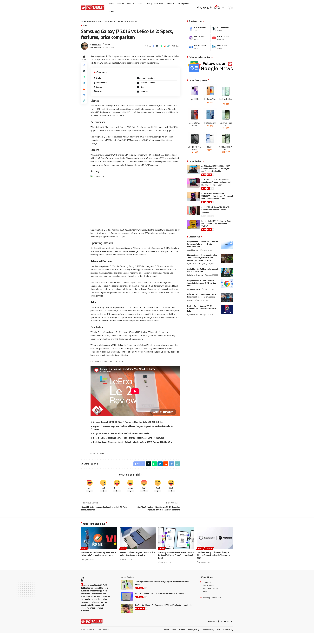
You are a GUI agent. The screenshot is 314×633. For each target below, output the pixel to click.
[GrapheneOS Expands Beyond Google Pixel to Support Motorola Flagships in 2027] (215, 538)
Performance (101, 82)
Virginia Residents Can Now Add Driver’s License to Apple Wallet (121, 433)
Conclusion (143, 91)
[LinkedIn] (211, 8)
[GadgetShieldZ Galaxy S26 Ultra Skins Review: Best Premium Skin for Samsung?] (193, 210)
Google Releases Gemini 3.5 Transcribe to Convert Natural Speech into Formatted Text (202, 244)
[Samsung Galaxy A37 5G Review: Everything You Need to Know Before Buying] (127, 585)
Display (99, 78)
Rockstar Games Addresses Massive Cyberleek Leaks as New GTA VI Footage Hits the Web (132, 442)
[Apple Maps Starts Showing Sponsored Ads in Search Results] (227, 272)
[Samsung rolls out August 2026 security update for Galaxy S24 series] (138, 538)
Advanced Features (147, 83)
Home (83, 21)
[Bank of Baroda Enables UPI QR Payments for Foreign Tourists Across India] (227, 309)
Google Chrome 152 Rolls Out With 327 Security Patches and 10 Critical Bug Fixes (202, 283)
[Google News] (198, 47)
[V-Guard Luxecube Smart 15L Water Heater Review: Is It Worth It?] (127, 596)
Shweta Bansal (194, 264)
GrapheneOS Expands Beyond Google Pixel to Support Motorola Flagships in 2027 (213, 555)
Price (141, 87)
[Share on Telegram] (84, 95)
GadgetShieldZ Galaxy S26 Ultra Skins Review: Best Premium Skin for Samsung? (216, 209)
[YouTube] (204, 8)
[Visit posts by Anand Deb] (84, 46)
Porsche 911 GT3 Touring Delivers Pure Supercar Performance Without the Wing (128, 438)
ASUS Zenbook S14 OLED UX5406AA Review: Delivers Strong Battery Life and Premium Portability (215, 168)
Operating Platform (147, 78)
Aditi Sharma (193, 250)
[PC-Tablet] (93, 7)
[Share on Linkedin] (84, 83)
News (88, 21)
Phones (209, 548)
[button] (219, 8)
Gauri (191, 300)
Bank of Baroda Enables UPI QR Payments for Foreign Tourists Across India (202, 308)
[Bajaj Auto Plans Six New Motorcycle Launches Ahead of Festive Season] (227, 297)
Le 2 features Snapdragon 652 (115, 130)
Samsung (103, 453)
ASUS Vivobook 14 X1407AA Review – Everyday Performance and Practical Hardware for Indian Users (215, 182)
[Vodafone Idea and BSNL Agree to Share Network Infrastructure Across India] (99, 538)
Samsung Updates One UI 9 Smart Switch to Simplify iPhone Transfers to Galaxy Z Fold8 (176, 555)
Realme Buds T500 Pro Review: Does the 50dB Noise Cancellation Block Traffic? (216, 223)
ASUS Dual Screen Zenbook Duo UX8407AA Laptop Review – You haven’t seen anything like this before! (217, 196)
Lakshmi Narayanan (196, 275)
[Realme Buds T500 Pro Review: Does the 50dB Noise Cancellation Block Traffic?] (193, 224)
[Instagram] (207, 8)
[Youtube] (221, 38)
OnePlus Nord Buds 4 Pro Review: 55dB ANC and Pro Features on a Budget (164, 605)
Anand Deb (96, 44)
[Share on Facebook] (153, 46)
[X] (201, 8)
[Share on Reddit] (164, 46)
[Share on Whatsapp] (161, 46)
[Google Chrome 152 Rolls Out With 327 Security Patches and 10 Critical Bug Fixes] (227, 283)
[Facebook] (198, 8)
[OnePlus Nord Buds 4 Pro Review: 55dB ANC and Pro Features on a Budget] (127, 608)
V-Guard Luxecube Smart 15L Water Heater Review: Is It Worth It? (161, 593)
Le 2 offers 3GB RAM (122, 140)
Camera (99, 87)
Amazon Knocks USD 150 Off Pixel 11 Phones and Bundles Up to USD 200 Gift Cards (128, 422)
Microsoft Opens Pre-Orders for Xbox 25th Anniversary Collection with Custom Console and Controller (202, 257)
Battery (99, 91)
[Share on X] (157, 46)
